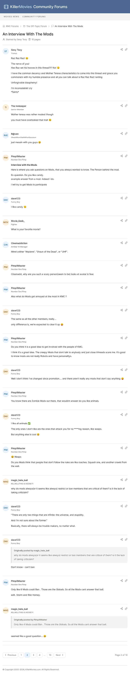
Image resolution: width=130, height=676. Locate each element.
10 (50, 655)
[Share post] (121, 49)
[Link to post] (126, 49)
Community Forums (38, 6)
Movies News (11, 16)
